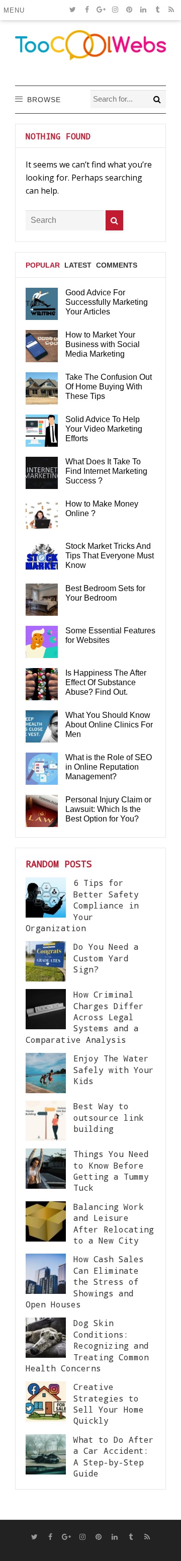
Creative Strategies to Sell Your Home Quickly (108, 1403)
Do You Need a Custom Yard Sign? (106, 957)
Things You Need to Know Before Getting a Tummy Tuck (111, 1170)
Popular (43, 265)
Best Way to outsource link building (108, 1117)
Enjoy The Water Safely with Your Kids (113, 1069)
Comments (116, 265)
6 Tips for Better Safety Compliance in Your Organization (82, 905)
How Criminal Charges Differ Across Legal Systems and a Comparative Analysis (85, 1017)
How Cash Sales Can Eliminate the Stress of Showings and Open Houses (85, 1281)
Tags (35, 303)
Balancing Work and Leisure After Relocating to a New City (113, 1223)
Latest (78, 265)
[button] (16, 10)
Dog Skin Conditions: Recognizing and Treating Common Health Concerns (87, 1345)
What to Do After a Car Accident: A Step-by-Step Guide (113, 1456)
